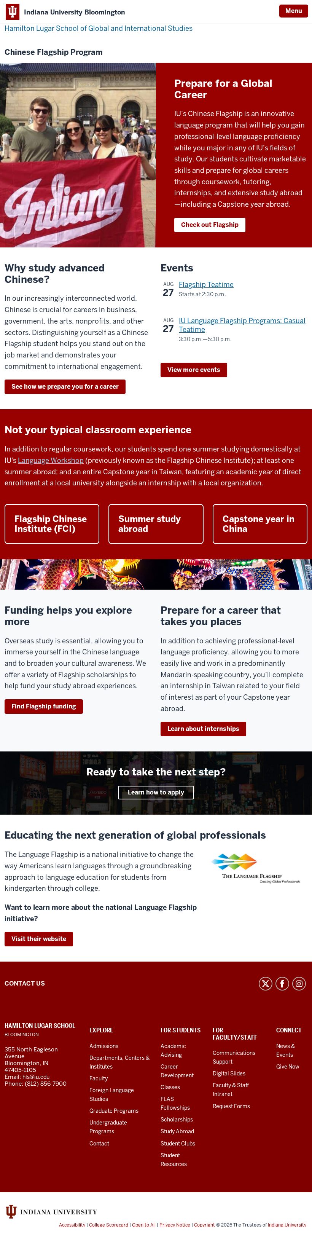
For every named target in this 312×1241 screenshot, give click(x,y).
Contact (99, 1143)
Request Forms (231, 1106)
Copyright (204, 1225)
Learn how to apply (156, 792)
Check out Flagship (210, 225)
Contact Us (25, 983)
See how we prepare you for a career (65, 387)
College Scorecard (108, 1225)
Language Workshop (51, 460)
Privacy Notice (174, 1225)
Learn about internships (203, 729)
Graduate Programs (113, 1110)
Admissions (103, 1046)
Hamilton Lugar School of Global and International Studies (99, 28)
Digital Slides (229, 1073)
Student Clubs (178, 1143)
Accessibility (72, 1225)
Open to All (144, 1225)
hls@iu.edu (35, 1077)
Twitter (265, 984)
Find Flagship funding (43, 706)
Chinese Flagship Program (54, 52)
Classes (170, 1087)
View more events (193, 370)
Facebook (282, 984)
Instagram (299, 984)
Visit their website (38, 939)
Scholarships (177, 1119)
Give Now (287, 1066)
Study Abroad (177, 1131)
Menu (293, 11)
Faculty (98, 1078)
